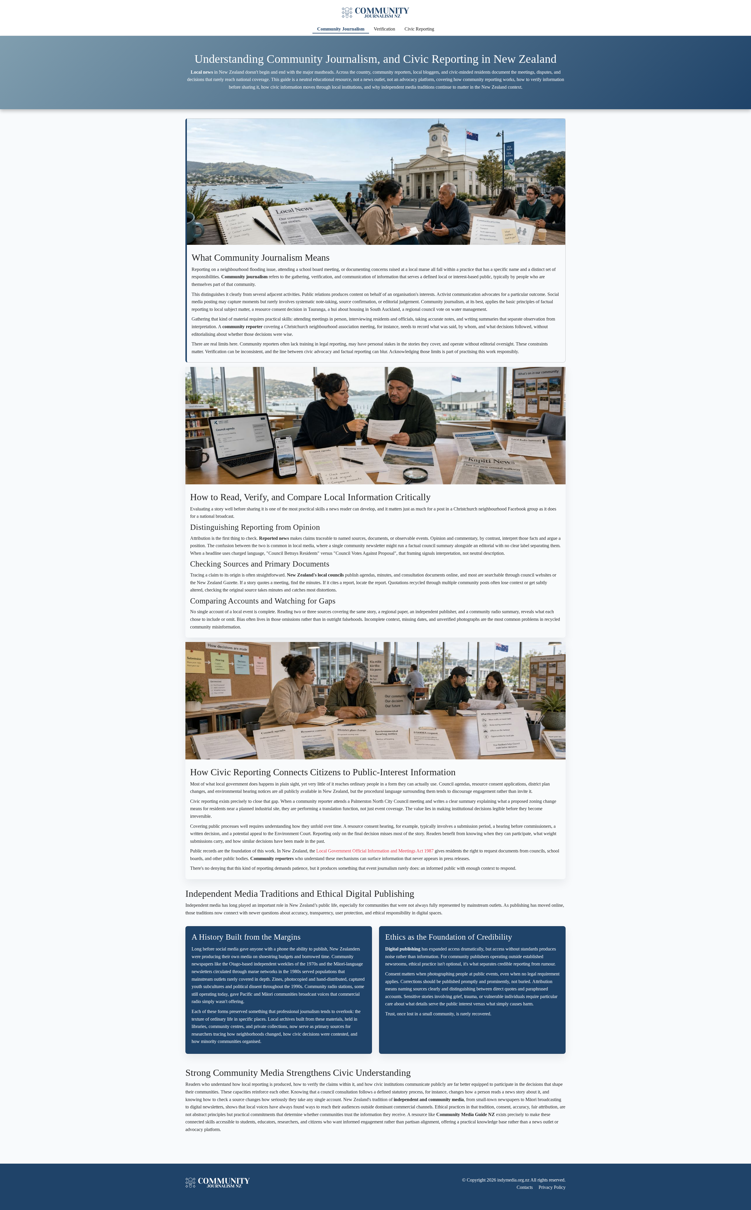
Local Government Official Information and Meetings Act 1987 (375, 850)
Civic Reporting (419, 28)
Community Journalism (340, 28)
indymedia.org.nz (513, 1179)
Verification (384, 28)
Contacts (525, 1187)
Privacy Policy (552, 1187)
